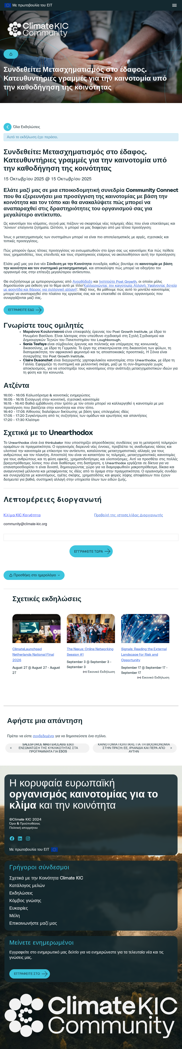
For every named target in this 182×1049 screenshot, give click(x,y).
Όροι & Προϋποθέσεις (24, 823)
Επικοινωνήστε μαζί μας (33, 923)
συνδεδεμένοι (43, 736)
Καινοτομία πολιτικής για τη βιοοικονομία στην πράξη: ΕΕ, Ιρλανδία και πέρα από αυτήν (135, 748)
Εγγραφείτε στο (27, 973)
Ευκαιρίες (18, 908)
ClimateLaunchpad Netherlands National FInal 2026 (33, 654)
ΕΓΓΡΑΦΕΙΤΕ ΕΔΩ (21, 310)
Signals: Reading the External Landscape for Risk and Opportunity (144, 654)
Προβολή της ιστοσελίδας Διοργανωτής (128, 514)
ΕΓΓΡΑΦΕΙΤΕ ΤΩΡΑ (88, 551)
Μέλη (14, 916)
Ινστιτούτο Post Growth (117, 281)
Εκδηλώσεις (21, 893)
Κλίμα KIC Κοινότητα (22, 514)
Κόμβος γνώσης (25, 901)
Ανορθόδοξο (82, 281)
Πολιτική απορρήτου (23, 827)
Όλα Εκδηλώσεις (26, 127)
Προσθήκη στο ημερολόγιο (35, 575)
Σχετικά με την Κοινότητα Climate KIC (46, 878)
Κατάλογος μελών (27, 885)
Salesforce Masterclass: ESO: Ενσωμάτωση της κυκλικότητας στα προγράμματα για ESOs (44, 748)
